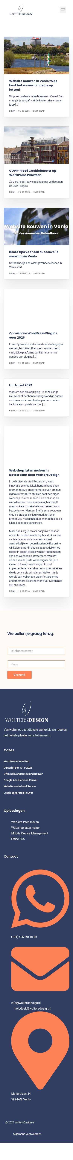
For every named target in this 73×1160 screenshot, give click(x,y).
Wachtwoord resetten (16, 761)
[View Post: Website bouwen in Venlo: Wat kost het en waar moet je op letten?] (36, 55)
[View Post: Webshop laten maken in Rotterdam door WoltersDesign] (36, 445)
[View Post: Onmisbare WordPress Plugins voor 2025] (36, 308)
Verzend (19, 675)
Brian (12, 111)
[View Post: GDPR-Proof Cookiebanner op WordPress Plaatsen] (36, 145)
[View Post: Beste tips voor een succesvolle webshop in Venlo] (36, 226)
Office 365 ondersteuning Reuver (23, 773)
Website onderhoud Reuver (20, 786)
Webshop (24, 45)
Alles (13, 297)
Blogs (13, 45)
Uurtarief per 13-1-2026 (18, 767)
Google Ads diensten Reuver (20, 780)
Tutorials (32, 297)
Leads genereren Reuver (18, 792)
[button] (63, 10)
